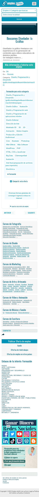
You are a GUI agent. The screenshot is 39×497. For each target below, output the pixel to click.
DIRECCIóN (5, 403)
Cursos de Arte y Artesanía (14, 281)
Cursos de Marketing (12, 264)
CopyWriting (6, 270)
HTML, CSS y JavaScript (15, 152)
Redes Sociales (27, 270)
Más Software (22, 145)
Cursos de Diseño (10, 243)
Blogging (15, 268)
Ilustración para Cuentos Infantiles (24, 323)
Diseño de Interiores (9, 249)
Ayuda (19, 345)
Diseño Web (16, 246)
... (16, 237)
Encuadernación (8, 291)
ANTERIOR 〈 (8, 212)
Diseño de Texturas (8, 254)
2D (24, 127)
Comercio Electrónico (9, 274)
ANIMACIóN (5, 374)
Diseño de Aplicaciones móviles (12, 247)
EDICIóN (4, 401)
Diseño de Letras (8, 258)
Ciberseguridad (21, 156)
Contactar (6, 483)
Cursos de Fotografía (12, 224)
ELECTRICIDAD (7, 383)
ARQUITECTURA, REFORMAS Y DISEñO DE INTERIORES (16, 376)
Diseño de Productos (9, 251)
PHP (18, 148)
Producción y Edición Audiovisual (14, 136)
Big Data (9, 156)
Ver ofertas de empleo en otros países (15, 478)
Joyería (17, 289)
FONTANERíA (6, 385)
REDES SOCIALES (8, 391)
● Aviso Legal (28, 491)
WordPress (10, 148)
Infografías (13, 256)
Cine (8, 141)
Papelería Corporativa (23, 272)
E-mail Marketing (16, 270)
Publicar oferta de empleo (11, 479)
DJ (3, 312)
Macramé (16, 286)
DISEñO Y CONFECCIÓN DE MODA (13, 396)
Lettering (23, 289)
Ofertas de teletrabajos (19, 349)
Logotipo (26, 274)
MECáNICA (5, 387)
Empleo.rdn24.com (17, 491)
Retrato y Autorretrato (9, 228)
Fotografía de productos (10, 232)
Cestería (29, 286)
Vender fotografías (27, 233)
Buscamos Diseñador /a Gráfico (19, 40)
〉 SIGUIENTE (30, 212)
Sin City (20, 232)
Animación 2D (28, 300)
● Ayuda (19, 493)
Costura (9, 286)
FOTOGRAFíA (6, 399)
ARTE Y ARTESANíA (8, 367)
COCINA (4, 378)
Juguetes (21, 288)
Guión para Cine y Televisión (11, 325)
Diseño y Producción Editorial (19, 321)
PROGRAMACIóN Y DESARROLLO (13, 370)
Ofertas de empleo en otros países (19, 354)
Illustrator (15, 141)
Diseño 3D (26, 247)
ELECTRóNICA (6, 388)
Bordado (30, 284)
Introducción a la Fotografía (11, 226)
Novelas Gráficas (8, 323)
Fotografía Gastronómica (10, 230)
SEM (28, 267)
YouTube (14, 304)
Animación (10, 131)
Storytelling (22, 268)
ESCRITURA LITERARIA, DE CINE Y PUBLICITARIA (19, 398)
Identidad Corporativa (9, 272)
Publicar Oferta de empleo (19, 341)
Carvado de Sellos (19, 291)
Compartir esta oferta (20, 181)
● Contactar (26, 493)
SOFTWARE (6, 369)
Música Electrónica (23, 312)
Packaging (20, 274)
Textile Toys (14, 288)
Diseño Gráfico (12, 106)
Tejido (4, 286)
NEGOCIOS (5, 393)
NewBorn (5, 233)
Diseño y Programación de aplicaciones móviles (16, 115)
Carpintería (28, 288)
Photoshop (25, 141)
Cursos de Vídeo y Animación (15, 297)
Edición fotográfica (23, 230)
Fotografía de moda (22, 228)
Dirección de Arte (12, 124)
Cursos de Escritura (11, 318)
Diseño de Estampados (24, 253)
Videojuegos (6, 304)
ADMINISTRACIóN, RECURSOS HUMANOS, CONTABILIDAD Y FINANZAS (16, 408)
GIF (28, 256)
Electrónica (10, 169)
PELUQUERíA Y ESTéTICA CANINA (13, 382)
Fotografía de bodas (15, 233)
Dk (7, 71)
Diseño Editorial (12, 120)
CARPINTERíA (6, 411)
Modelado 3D (11, 127)
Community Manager (9, 275)
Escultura (24, 284)
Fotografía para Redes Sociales (12, 235)
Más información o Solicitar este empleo (19, 65)
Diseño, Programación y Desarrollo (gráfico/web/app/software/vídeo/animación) (19, 81)
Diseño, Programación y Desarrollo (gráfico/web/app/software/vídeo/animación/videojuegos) (19, 99)
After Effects (10, 145)
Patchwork (23, 286)
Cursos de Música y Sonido (14, 310)
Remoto (10, 74)
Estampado (6, 288)
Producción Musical (11, 312)
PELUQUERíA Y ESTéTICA (10, 380)
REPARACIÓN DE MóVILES (11, 390)
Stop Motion (25, 302)
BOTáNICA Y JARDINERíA (10, 412)
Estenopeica (27, 232)
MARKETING (6, 372)
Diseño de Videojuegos (22, 254)
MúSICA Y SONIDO (8, 395)
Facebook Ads (7, 268)
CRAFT (4, 406)
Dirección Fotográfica (9, 237)
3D (20, 127)
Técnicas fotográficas (26, 226)
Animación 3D (7, 302)
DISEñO (4, 366)
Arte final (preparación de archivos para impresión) (19, 164)
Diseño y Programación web (17, 110)
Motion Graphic (22, 131)
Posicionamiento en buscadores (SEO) (14, 267)
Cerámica (11, 289)
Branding (29, 268)
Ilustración (24, 106)
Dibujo (5, 284)
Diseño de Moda (21, 249)
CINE (3, 404)
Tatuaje (5, 289)
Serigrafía (29, 289)
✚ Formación (11, 174)
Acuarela (17, 284)
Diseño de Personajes (9, 253)
